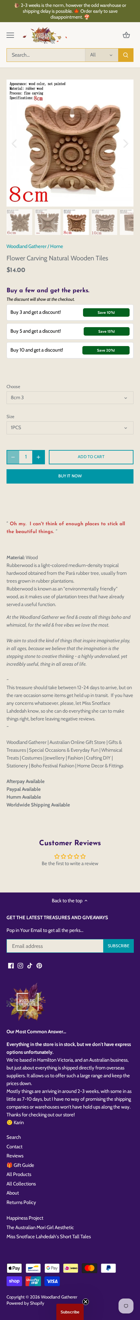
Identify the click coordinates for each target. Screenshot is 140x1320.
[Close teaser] (85, 1301)
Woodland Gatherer (27, 246)
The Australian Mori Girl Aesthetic (40, 1227)
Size (10, 416)
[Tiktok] (30, 965)
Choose (13, 386)
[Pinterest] (39, 965)
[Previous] (15, 143)
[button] (70, 1312)
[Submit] (125, 55)
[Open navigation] (10, 35)
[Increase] (38, 457)
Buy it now (70, 475)
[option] (70, 143)
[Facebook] (11, 965)
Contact (14, 1147)
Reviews (15, 1156)
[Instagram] (20, 965)
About (13, 1193)
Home (56, 246)
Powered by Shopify (25, 1303)
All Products (19, 1174)
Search (14, 1137)
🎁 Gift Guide (20, 1165)
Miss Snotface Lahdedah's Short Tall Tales (49, 1237)
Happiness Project (25, 1218)
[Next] (125, 143)
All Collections (21, 1184)
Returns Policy (21, 1202)
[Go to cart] (126, 35)
